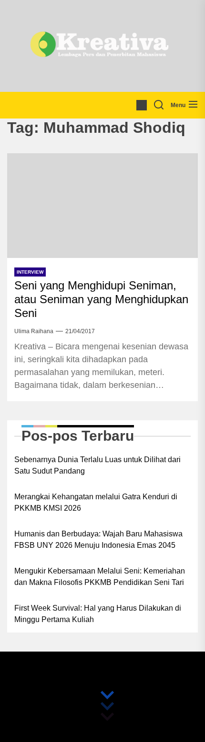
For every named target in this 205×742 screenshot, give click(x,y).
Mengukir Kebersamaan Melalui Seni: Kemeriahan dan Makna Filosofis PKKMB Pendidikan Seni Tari (99, 576)
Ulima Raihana (33, 331)
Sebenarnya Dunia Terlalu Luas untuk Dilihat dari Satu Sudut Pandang (97, 465)
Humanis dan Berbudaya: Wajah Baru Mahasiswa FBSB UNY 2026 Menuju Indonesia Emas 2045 (98, 539)
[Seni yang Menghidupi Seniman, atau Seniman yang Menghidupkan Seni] (102, 205)
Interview (30, 272)
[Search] (159, 105)
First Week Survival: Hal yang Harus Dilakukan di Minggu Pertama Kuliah (97, 613)
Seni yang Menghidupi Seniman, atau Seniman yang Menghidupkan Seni (101, 299)
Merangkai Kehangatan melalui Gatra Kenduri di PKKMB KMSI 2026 (95, 502)
